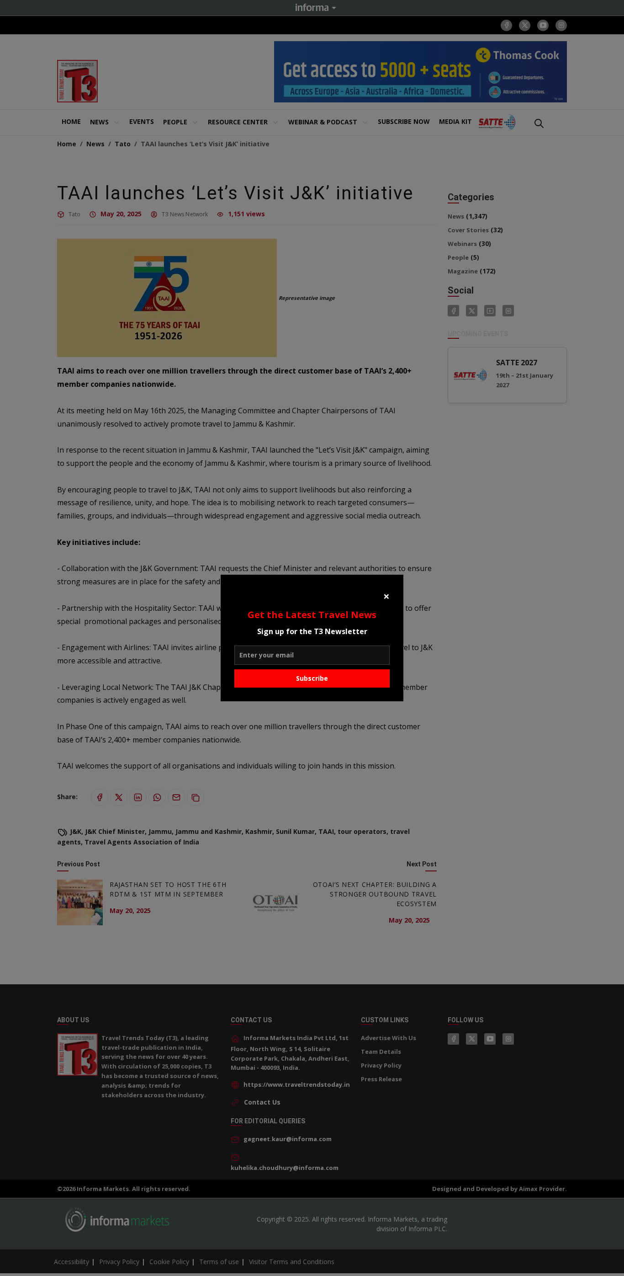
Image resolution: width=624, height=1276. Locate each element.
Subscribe (312, 678)
